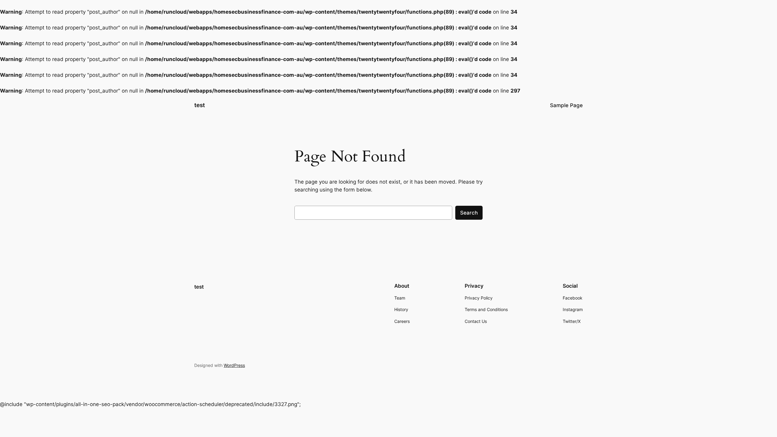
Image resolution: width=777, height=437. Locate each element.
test (199, 105)
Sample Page (566, 105)
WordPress (234, 365)
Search (469, 213)
